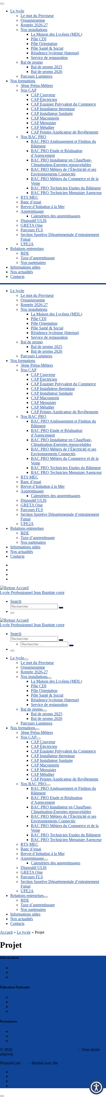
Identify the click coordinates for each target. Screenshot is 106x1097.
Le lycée (24, 932)
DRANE (17, 1011)
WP (24, 1063)
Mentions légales (24, 968)
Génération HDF (24, 1036)
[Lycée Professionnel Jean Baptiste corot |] (14, 588)
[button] (96, 1087)
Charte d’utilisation (25, 972)
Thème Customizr (73, 1063)
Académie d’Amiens (27, 997)
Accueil (6, 932)
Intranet (16, 1006)
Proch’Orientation (24, 1041)
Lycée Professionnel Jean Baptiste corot (45, 1049)
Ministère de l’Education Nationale (38, 1002)
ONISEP (17, 1031)
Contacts (17, 977)
